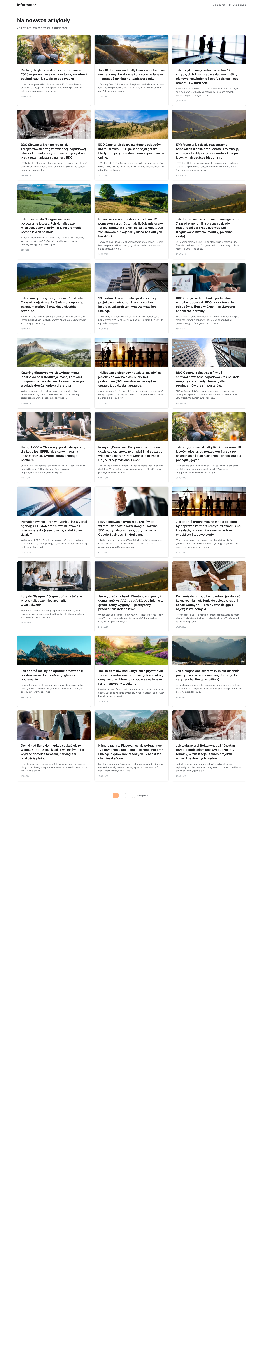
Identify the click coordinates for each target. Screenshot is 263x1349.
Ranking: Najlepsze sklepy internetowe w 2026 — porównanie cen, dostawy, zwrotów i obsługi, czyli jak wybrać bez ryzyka (54, 74)
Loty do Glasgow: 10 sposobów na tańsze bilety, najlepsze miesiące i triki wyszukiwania (51, 600)
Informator (26, 5)
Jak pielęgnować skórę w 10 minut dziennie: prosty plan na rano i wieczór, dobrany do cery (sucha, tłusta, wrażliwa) (208, 675)
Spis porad (219, 4)
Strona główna (237, 4)
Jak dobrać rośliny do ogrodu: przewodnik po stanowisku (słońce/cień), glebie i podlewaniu (52, 675)
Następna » (142, 795)
